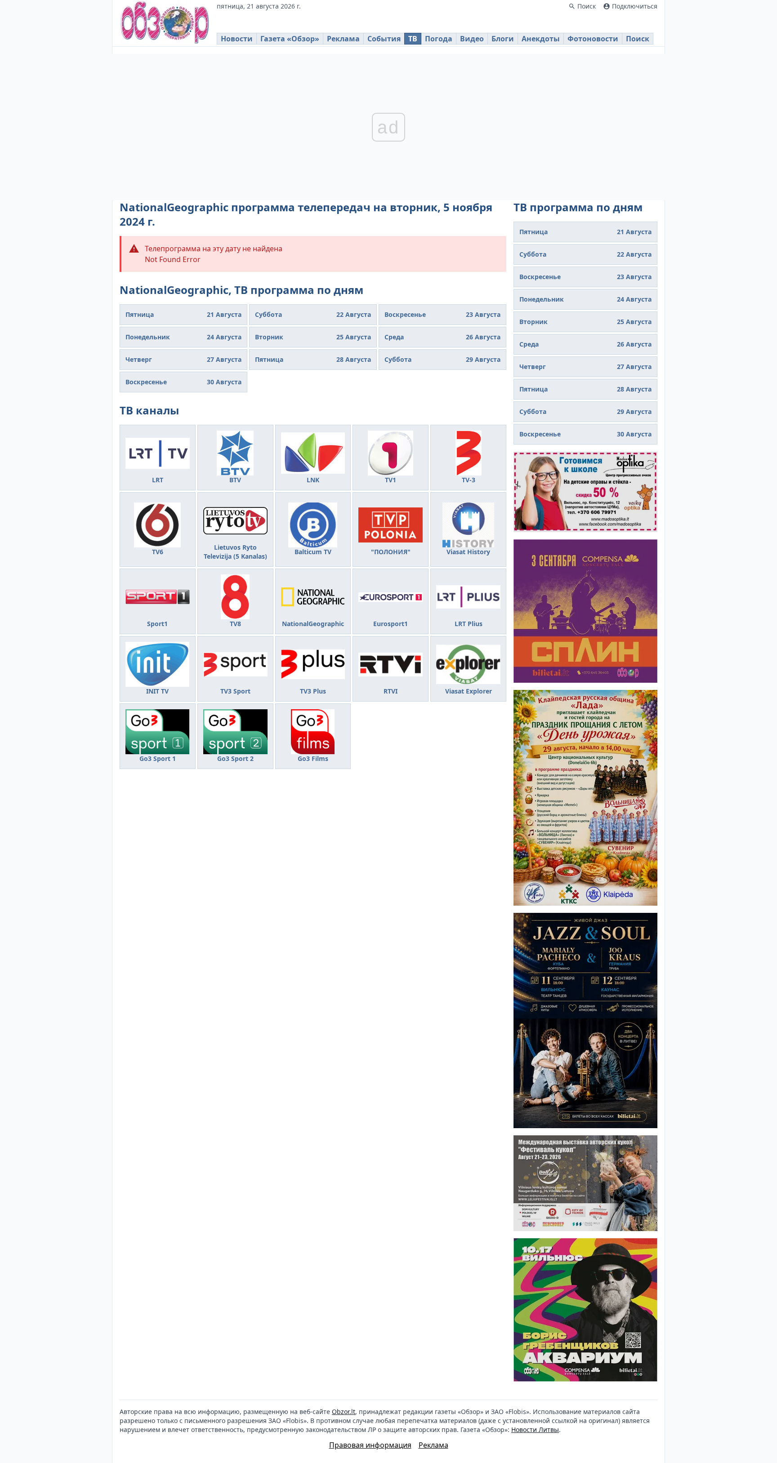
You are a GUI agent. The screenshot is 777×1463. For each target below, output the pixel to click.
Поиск (637, 39)
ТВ (412, 39)
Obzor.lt (343, 1411)
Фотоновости (592, 39)
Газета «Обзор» (289, 39)
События (384, 39)
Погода (438, 39)
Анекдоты (541, 39)
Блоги (502, 39)
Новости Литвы (535, 1429)
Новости (237, 39)
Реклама (343, 39)
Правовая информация (370, 1445)
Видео (472, 39)
